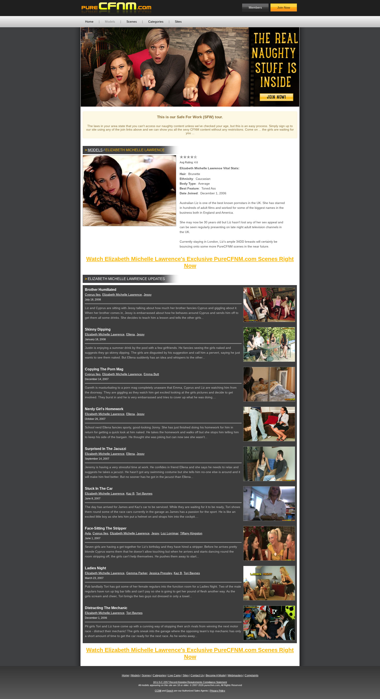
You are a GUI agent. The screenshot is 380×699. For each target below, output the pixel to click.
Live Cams (174, 675)
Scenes (131, 21)
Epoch (169, 690)
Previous (74, 66)
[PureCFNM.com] (116, 8)
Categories (155, 21)
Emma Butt (151, 374)
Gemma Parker (136, 573)
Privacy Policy (217, 690)
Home (89, 21)
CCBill (158, 690)
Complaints (251, 675)
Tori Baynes (144, 493)
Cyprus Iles (92, 294)
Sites (178, 21)
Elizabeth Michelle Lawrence (122, 294)
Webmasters (235, 675)
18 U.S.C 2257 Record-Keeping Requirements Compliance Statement (190, 682)
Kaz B (130, 493)
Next (305, 66)
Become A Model (216, 675)
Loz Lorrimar (169, 533)
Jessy (148, 294)
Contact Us (197, 675)
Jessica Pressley (160, 573)
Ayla (88, 533)
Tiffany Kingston (191, 533)
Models (110, 21)
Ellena (130, 334)
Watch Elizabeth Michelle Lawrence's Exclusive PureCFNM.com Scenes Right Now (190, 262)
